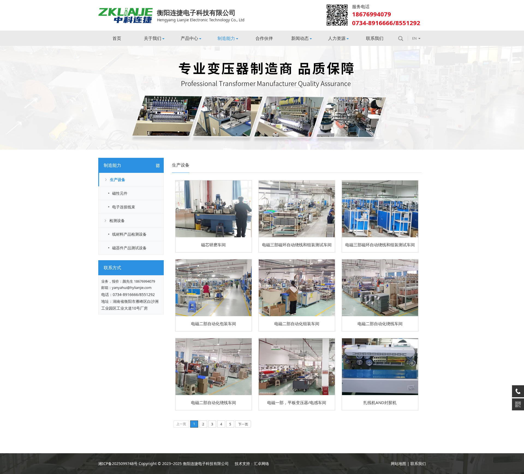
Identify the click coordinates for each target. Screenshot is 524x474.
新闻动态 (300, 38)
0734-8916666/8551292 (134, 294)
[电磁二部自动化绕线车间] (380, 261)
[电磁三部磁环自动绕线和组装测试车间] (297, 182)
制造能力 (226, 38)
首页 (116, 38)
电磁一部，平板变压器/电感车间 (296, 402)
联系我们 (374, 38)
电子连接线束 (123, 206)
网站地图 (398, 463)
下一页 (243, 424)
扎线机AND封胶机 (380, 402)
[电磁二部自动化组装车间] (297, 261)
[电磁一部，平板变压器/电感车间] (297, 340)
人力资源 (337, 38)
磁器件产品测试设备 (129, 247)
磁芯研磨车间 (213, 244)
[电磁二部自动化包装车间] (213, 261)
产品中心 (189, 38)
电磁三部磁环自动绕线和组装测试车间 (297, 244)
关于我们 (152, 38)
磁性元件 (119, 193)
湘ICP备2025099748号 (118, 463)
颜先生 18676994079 (139, 281)
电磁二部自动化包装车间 (213, 323)
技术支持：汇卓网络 (252, 463)
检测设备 (117, 220)
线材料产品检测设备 (129, 234)
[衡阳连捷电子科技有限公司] (125, 9)
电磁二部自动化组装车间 (296, 323)
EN (414, 38)
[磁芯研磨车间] (213, 182)
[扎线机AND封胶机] (380, 340)
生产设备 (117, 179)
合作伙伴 (264, 38)
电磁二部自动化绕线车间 (380, 323)
